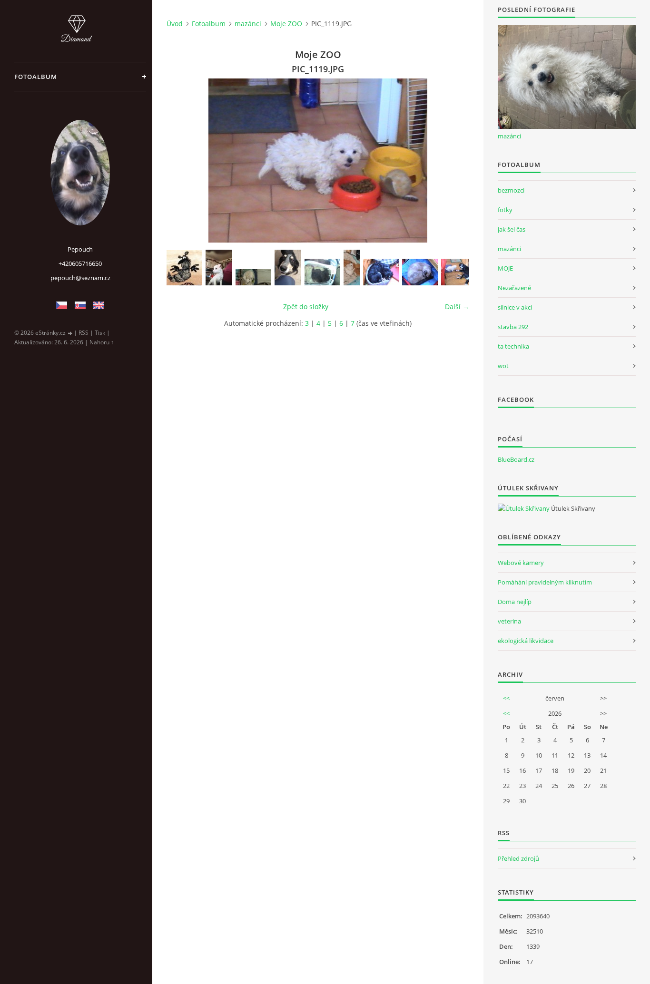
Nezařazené (514, 287)
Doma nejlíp (515, 601)
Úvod (175, 23)
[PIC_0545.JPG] (322, 272)
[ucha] (184, 267)
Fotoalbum (35, 76)
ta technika (513, 346)
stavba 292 (513, 326)
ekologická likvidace (525, 640)
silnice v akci (515, 307)
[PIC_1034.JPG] (420, 272)
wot (503, 365)
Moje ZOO (286, 23)
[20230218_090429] (219, 267)
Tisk (100, 333)
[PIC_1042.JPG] (459, 272)
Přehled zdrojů (518, 858)
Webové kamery (521, 562)
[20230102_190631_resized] (352, 267)
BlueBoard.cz (516, 459)
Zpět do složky (305, 306)
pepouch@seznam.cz (80, 277)
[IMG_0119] (288, 267)
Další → (457, 306)
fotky (505, 209)
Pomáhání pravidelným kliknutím (545, 582)
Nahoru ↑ (101, 342)
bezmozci (511, 190)
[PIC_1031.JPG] (381, 272)
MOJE (505, 268)
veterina (509, 621)
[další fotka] (453, 160)
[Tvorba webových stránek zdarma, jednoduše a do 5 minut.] (70, 333)
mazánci (248, 23)
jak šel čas (511, 229)
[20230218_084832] (253, 277)
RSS (84, 333)
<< (506, 698)
